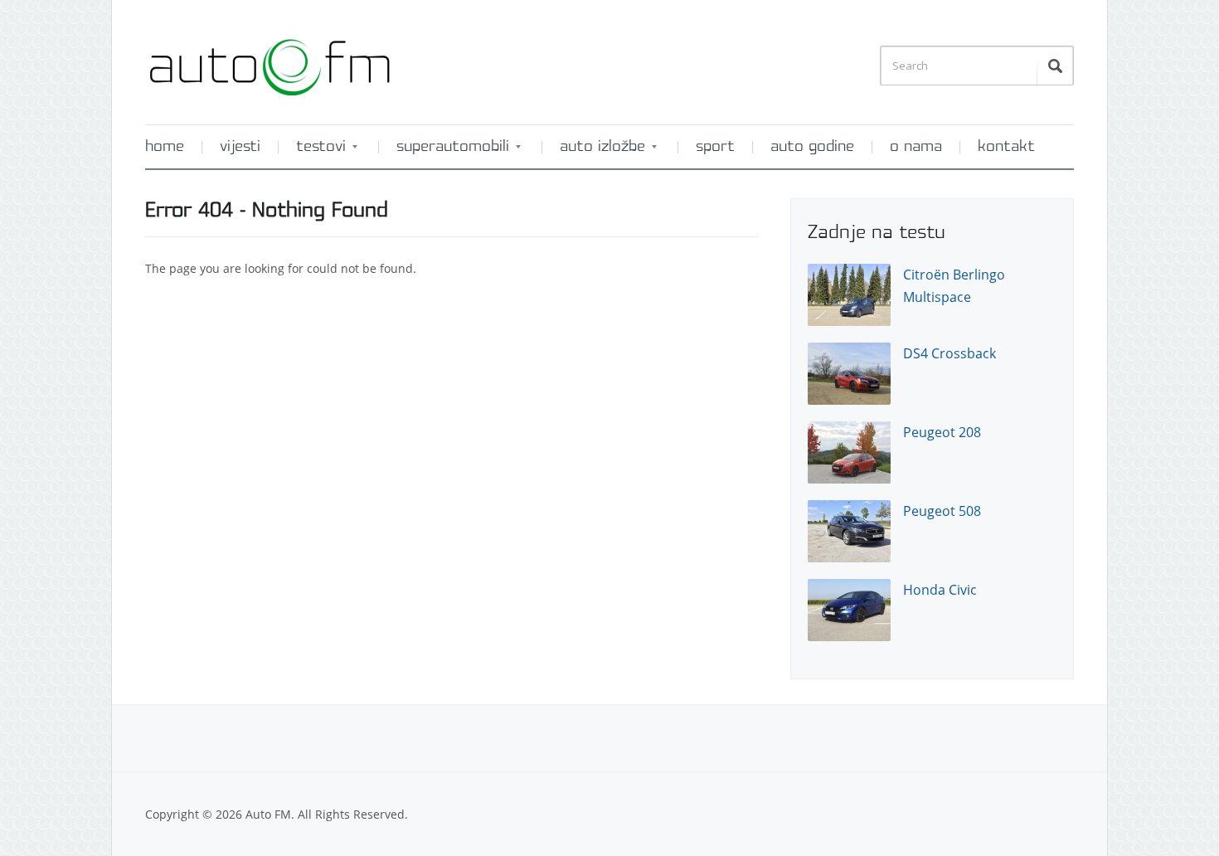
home (164, 146)
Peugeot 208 (942, 432)
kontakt (1006, 146)
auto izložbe (594, 152)
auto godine (812, 146)
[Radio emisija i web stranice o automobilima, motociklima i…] (269, 61)
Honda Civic (940, 590)
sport (715, 146)
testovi (312, 152)
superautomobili (444, 152)
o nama (916, 146)
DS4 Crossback (949, 353)
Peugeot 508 (942, 511)
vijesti (240, 146)
